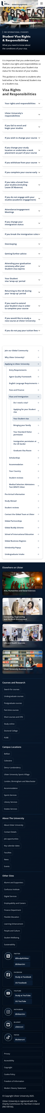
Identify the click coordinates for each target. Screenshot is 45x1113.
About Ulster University (13, 825)
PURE (6, 737)
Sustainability (8, 944)
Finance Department (11, 909)
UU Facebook (21, 983)
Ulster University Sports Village (17, 774)
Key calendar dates (12, 845)
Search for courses (11, 689)
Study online (8, 723)
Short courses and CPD (12, 716)
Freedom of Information (14, 1081)
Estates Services (9, 808)
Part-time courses (10, 709)
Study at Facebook (23, 977)
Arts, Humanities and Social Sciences (19, 591)
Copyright (8, 1067)
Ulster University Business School (18, 669)
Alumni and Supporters (12, 882)
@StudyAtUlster (22, 958)
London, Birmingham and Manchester (19, 781)
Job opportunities (11, 839)
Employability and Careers (14, 902)
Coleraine (7, 760)
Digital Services (9, 896)
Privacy (7, 1053)
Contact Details (10, 832)
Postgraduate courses (12, 702)
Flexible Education (10, 916)
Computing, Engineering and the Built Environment (15, 618)
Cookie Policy (9, 1074)
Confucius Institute (10, 889)
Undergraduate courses (12, 696)
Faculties (7, 852)
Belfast (6, 753)
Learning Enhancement (12, 923)
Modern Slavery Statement (15, 1088)
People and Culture (11, 930)
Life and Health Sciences (14, 643)
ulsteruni (19, 1027)
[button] (22, 103)
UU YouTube (20, 1001)
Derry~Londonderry (11, 767)
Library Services (9, 801)
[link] (22, 583)
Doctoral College (10, 730)
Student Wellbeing (10, 937)
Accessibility (9, 1060)
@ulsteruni (19, 1039)
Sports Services (9, 794)
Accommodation (10, 787)
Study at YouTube (23, 995)
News (5, 859)
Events (5, 866)
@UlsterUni (19, 963)
